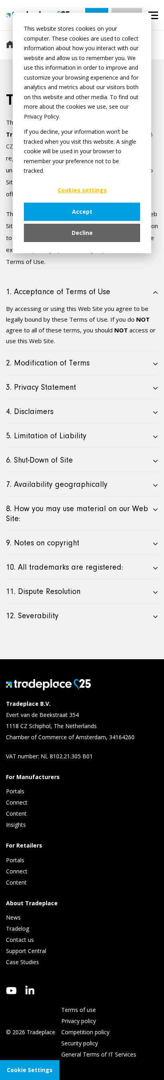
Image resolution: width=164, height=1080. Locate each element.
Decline (82, 232)
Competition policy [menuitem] (85, 1032)
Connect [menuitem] (17, 802)
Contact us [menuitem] (20, 939)
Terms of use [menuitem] (78, 1010)
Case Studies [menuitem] (22, 962)
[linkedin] (30, 990)
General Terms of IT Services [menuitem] (98, 1054)
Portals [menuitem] (15, 791)
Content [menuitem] (17, 813)
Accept (82, 211)
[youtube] (11, 990)
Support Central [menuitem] (26, 951)
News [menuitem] (13, 917)
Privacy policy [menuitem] (78, 1021)
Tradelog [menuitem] (18, 928)
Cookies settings (82, 190)
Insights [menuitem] (16, 824)
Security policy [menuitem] (79, 1043)
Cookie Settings (30, 1070)
